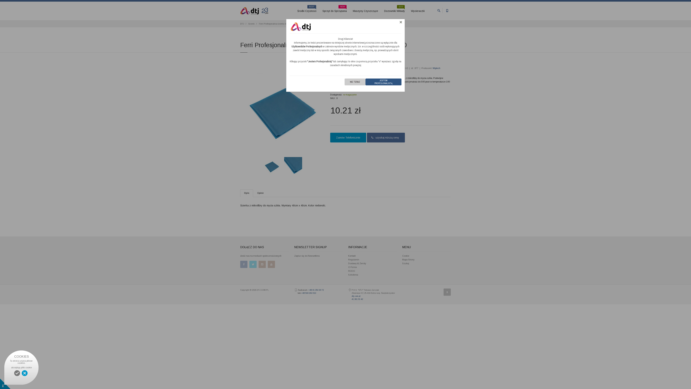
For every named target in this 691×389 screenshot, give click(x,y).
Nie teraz (355, 82)
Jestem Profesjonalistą (383, 82)
